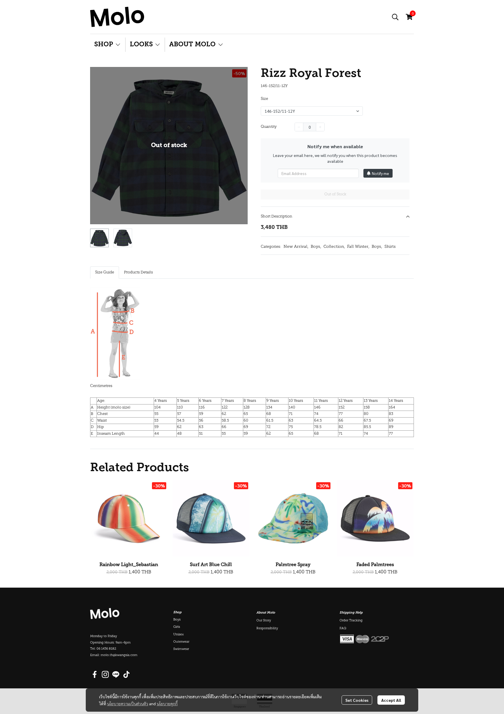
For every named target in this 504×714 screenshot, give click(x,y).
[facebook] (94, 674)
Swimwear (181, 649)
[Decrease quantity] (299, 127)
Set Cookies (356, 700)
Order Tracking (351, 620)
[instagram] (105, 674)
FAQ (343, 628)
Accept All (391, 700)
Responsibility (267, 628)
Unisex (178, 634)
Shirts (390, 247)
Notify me (380, 173)
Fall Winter (358, 247)
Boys (316, 247)
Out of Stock (335, 194)
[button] (395, 17)
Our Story (263, 620)
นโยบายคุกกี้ (167, 703)
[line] (115, 674)
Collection (334, 247)
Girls (176, 627)
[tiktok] (126, 674)
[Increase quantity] (320, 127)
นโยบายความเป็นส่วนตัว (127, 703)
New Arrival (296, 247)
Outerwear (181, 642)
